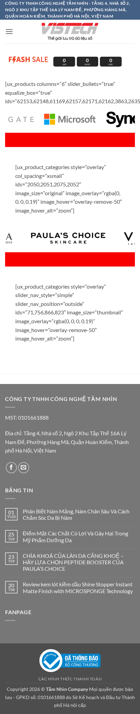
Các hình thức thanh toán (70, 678)
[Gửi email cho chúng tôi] (23, 467)
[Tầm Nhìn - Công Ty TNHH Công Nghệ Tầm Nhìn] (70, 31)
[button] (9, 31)
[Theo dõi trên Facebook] (11, 467)
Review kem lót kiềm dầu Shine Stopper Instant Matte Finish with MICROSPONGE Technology (78, 587)
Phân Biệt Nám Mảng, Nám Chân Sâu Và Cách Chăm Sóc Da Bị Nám (76, 514)
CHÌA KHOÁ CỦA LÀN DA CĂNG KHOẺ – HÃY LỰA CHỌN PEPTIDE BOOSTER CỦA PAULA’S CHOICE (73, 562)
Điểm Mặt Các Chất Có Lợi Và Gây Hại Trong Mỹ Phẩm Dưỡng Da (75, 536)
